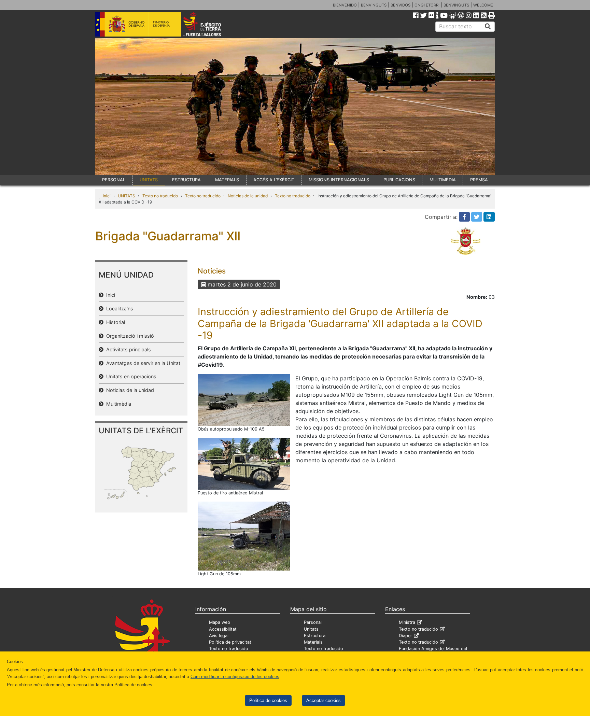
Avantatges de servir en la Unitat (141, 363)
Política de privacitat (230, 642)
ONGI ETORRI (427, 5)
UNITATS (149, 179)
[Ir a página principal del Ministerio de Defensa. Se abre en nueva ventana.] (138, 23)
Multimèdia (117, 404)
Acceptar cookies (323, 700)
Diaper (405, 635)
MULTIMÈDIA (443, 179)
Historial (114, 322)
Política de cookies (268, 700)
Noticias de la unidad (248, 195)
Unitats (311, 629)
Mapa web (219, 622)
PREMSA (479, 179)
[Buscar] (488, 26)
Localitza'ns (118, 308)
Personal (313, 622)
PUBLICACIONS (399, 179)
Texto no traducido (160, 195)
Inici (107, 195)
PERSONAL (113, 179)
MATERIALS (227, 179)
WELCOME (483, 5)
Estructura (314, 635)
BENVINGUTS (374, 5)
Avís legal (218, 635)
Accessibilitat (223, 629)
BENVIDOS (400, 5)
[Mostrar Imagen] (244, 399)
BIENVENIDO (345, 5)
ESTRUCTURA (186, 179)
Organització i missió (128, 336)
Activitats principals (127, 349)
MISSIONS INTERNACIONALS (339, 179)
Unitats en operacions (129, 376)
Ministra (407, 622)
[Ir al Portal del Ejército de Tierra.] (210, 23)
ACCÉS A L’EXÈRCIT (273, 179)
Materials (313, 642)
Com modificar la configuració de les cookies (235, 676)
